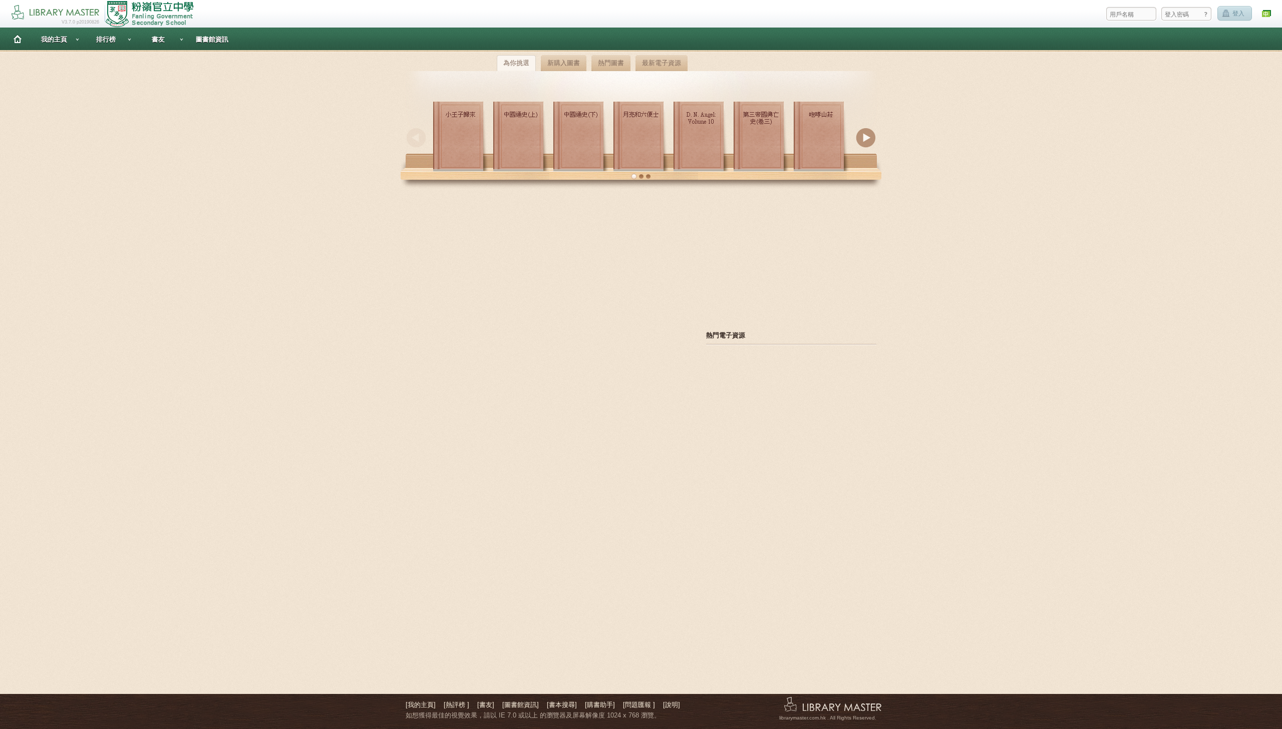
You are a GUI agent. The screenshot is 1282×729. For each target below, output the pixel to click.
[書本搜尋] (562, 704)
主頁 (18, 39)
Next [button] (866, 138)
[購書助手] (600, 704)
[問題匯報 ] (639, 704)
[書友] (485, 704)
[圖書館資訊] (520, 704)
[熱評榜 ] (456, 704)
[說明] (671, 704)
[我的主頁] (421, 704)
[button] (633, 177)
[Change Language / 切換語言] (1267, 14)
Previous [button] (416, 138)
